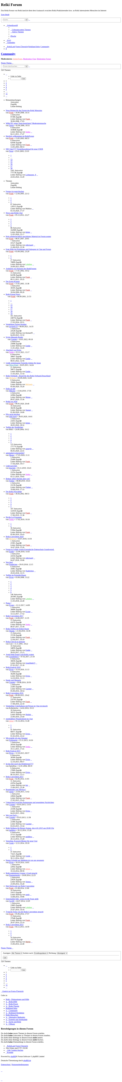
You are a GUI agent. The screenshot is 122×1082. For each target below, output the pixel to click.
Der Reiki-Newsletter (14, 492)
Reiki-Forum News (13, 294)
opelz (27, 895)
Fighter (11, 481)
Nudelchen (13, 564)
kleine (27, 232)
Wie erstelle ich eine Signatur (17, 738)
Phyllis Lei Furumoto (14, 517)
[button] (6, 74)
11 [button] (7, 94)
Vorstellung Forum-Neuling (16, 324)
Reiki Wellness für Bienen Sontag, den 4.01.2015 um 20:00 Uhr (30, 828)
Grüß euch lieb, (11, 466)
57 (11, 166)
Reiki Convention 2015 (14, 777)
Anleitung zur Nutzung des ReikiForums (21, 269)
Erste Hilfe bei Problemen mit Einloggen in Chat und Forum (28, 249)
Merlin (27, 942)
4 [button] (6, 87)
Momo (27, 397)
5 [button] (6, 89)
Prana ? (8, 603)
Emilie (27, 346)
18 (11, 311)
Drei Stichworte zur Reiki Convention (20, 886)
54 (11, 160)
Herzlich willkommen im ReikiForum (20, 136)
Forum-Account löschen (15, 191)
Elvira (11, 577)
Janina (11, 125)
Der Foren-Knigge (13, 281)
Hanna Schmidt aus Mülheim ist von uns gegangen (25, 860)
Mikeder (12, 391)
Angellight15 (14, 657)
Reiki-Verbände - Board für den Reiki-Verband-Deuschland (28, 376)
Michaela (12, 378)
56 (11, 164)
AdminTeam (17, 59)
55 (11, 162)
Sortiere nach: (28, 953)
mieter (11, 792)
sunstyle (28, 449)
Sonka (27, 132)
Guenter (14, 339)
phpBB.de (27, 1060)
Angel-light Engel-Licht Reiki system (20, 654)
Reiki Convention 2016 (14, 693)
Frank (11, 113)
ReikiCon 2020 (11, 402)
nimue (11, 721)
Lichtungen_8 (30, 175)
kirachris (12, 468)
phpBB (13, 1056)
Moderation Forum (44, 59)
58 (11, 168)
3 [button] (6, 85)
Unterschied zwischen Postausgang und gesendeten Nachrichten (30, 802)
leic (26, 785)
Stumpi (28, 410)
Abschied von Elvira (13, 350)
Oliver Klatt (13, 365)
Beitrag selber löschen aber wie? (18, 479)
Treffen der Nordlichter (14, 427)
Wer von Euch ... (12, 815)
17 (11, 309)
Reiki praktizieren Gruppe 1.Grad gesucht (21, 873)
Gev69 (11, 901)
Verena (28, 882)
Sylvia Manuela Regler (14, 337)
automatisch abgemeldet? (15, 453)
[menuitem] (20, 30)
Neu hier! (9, 562)
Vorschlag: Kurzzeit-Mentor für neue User (21, 841)
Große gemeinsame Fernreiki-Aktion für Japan (23, 363)
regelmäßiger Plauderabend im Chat (19, 719)
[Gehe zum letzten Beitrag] (31, 119)
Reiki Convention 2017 (14, 616)
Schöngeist (13, 740)
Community (8, 53)
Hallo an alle (10, 389)
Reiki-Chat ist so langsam (15, 642)
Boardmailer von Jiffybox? (16, 790)
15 (11, 305)
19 (11, 314)
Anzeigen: (7, 953)
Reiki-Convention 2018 (14, 537)
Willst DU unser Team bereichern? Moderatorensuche (26, 123)
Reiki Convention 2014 (14, 925)
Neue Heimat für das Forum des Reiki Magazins (24, 110)
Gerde (11, 843)
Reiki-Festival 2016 (13, 667)
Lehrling (28, 264)
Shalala (12, 631)
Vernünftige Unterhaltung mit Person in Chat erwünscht (27, 706)
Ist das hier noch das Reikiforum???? (19, 764)
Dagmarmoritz (14, 875)
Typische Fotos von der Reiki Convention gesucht (24, 912)
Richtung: (53, 953)
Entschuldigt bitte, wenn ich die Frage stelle (22, 899)
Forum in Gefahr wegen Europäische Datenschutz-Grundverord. (30, 549)
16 (11, 307)
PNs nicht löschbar (13, 414)
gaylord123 (13, 326)
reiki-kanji (29, 245)
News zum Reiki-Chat (14, 213)
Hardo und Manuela (13, 680)
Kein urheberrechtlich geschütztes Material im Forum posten (28, 236)
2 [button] (6, 83)
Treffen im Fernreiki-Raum (16, 575)
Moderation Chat (29, 59)
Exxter (11, 605)
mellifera (12, 830)
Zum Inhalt (5, 15)
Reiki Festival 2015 (13, 751)
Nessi (11, 151)
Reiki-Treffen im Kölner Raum (17, 629)
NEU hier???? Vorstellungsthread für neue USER (24, 149)
